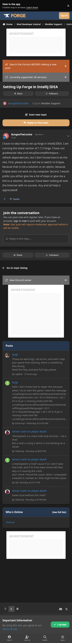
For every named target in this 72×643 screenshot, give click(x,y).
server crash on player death (29, 431)
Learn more (6, 5)
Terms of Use (10, 629)
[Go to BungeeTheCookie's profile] (5, 103)
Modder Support (50, 103)
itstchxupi (20, 423)
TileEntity (19, 451)
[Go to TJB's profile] (7, 460)
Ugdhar (19, 374)
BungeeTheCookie (18, 103)
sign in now (20, 220)
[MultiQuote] (4, 199)
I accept (61, 624)
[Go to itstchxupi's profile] (7, 383)
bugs (15, 354)
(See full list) (59, 512)
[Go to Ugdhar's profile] (7, 355)
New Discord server (20, 280)
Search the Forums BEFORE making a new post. (30, 66)
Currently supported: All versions (28, 77)
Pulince (10, 522)
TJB (16, 482)
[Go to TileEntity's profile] (7, 432)
